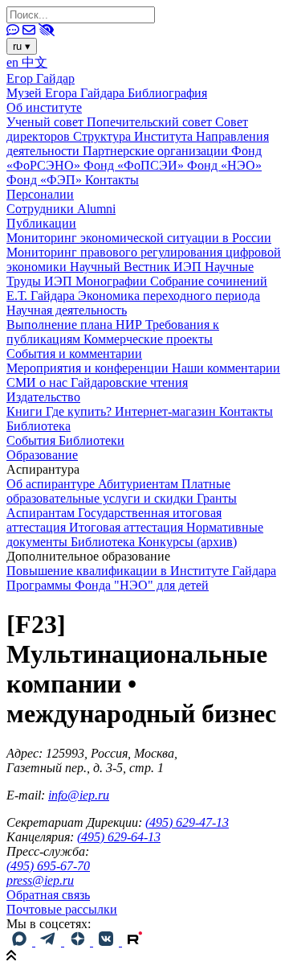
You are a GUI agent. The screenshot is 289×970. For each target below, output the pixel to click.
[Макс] (20, 941)
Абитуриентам (139, 484)
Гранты (217, 498)
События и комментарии (74, 353)
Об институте (44, 107)
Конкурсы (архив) (187, 542)
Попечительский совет (151, 122)
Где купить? (80, 411)
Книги (26, 411)
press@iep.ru (40, 880)
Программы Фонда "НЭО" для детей (107, 585)
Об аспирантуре (52, 484)
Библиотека (38, 426)
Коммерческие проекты (148, 339)
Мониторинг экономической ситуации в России (138, 238)
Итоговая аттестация (127, 527)
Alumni (96, 209)
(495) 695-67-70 (48, 866)
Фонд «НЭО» (224, 165)
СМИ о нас (38, 382)
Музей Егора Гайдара (67, 93)
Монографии (112, 281)
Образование (42, 455)
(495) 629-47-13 (187, 822)
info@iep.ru (78, 795)
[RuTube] (135, 941)
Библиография (167, 93)
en (14, 62)
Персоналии (40, 194)
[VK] (107, 941)
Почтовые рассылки (61, 909)
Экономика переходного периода (169, 295)
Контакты (112, 180)
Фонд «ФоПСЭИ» (135, 165)
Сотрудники (41, 209)
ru (22, 46)
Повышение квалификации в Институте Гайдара (141, 570)
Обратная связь (48, 895)
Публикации (41, 223)
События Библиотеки (65, 440)
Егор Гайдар (40, 78)
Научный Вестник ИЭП (137, 266)
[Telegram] (49, 941)
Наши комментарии (226, 368)
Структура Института (134, 136)
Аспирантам (42, 513)
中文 (34, 62)
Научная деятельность (66, 310)
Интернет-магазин (167, 411)
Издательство (43, 397)
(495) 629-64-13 (119, 837)
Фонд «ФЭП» (45, 180)
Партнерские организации (157, 151)
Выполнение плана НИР (75, 324)
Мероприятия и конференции (89, 368)
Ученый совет (46, 122)
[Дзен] (78, 941)
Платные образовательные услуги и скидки (118, 491)
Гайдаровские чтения (129, 382)
